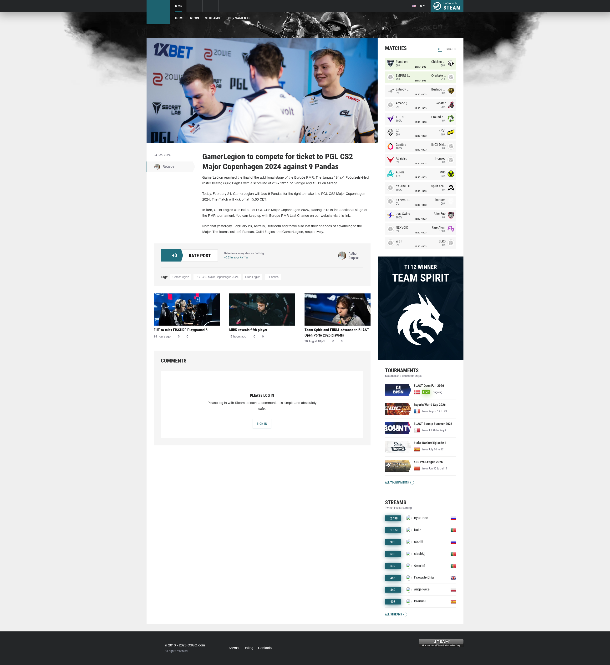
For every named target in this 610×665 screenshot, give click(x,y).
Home (179, 18)
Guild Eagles (252, 277)
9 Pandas (273, 277)
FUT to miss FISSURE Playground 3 (181, 330)
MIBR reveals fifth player (248, 330)
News (178, 6)
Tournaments (238, 18)
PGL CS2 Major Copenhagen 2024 (217, 277)
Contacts (265, 648)
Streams (212, 18)
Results (451, 49)
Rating (248, 648)
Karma (234, 648)
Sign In (262, 424)
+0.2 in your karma (236, 257)
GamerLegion (181, 277)
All (440, 49)
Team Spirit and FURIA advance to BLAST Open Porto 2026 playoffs (337, 333)
